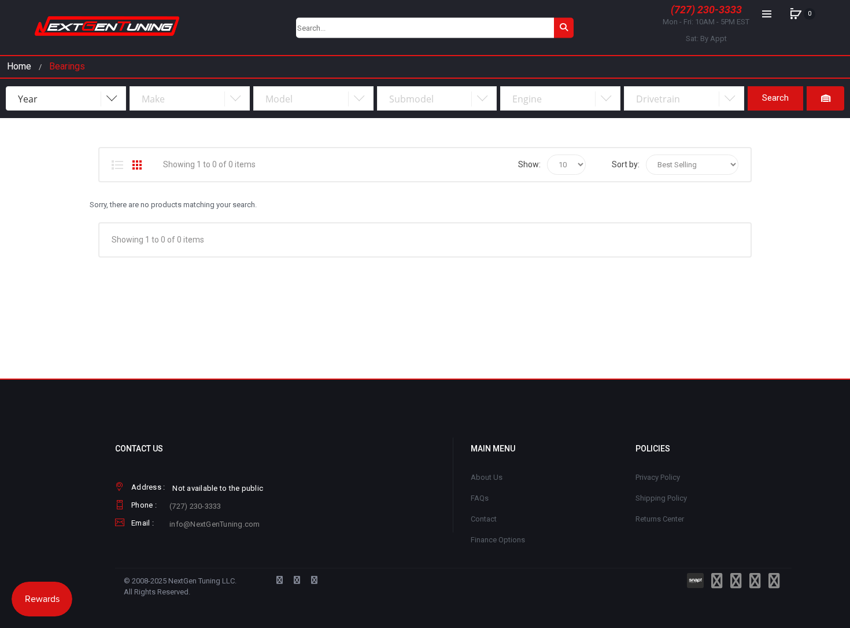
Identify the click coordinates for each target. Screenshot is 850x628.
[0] (795, 13)
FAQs (480, 498)
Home (19, 66)
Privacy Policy (657, 477)
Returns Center (659, 519)
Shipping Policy (661, 498)
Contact (484, 519)
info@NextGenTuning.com (214, 524)
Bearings (67, 66)
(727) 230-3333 (706, 9)
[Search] (564, 27)
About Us (486, 477)
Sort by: (626, 164)
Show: (529, 164)
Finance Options (498, 539)
